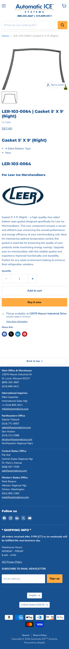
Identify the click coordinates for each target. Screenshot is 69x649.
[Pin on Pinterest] (24, 334)
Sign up (55, 578)
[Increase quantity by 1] (32, 278)
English (33, 595)
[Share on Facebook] (4, 334)
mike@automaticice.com (15, 409)
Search (25, 635)
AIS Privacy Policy (12, 562)
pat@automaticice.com (14, 470)
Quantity (6, 271)
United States (32, 604)
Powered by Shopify (34, 642)
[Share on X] (11, 334)
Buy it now (34, 302)
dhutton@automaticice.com (17, 439)
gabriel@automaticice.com (16, 427)
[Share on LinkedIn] (18, 334)
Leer (8, 122)
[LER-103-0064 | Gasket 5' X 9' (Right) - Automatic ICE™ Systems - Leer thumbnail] (9, 97)
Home (5, 35)
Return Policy (40, 635)
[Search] (62, 25)
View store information (17, 321)
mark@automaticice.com (15, 497)
